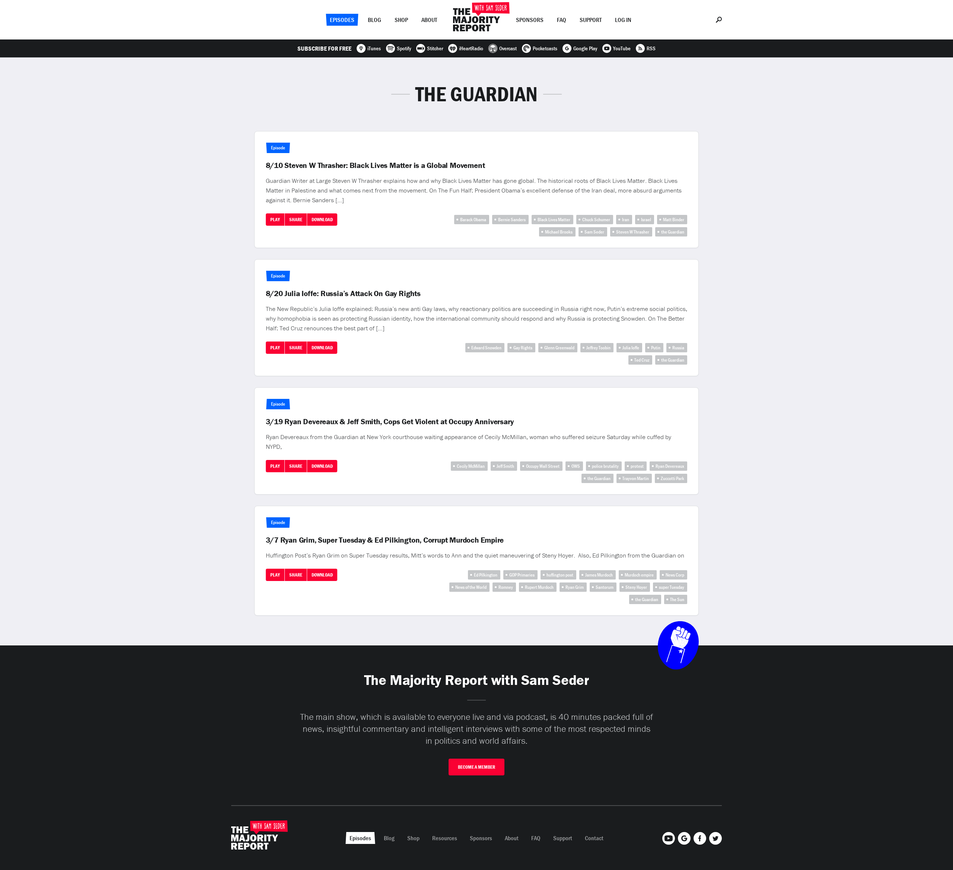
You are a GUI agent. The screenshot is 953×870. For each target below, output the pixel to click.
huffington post (559, 575)
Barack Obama (473, 219)
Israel (646, 219)
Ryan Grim (574, 587)
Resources (444, 838)
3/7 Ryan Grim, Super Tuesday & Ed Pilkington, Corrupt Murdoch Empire (385, 540)
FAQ (561, 20)
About (429, 20)
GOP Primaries (522, 575)
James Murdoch (599, 575)
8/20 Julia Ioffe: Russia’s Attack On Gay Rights (343, 293)
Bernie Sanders (512, 219)
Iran (625, 219)
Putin (655, 347)
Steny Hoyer (636, 587)
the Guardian (672, 232)
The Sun (677, 599)
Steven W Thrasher (632, 232)
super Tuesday (671, 587)
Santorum (604, 587)
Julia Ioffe (630, 347)
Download (322, 219)
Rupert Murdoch (539, 587)
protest (637, 466)
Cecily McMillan (471, 466)
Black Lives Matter (554, 219)
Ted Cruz (641, 360)
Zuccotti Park (672, 478)
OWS (575, 466)
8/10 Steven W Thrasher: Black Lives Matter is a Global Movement (375, 165)
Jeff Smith (505, 466)
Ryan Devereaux (670, 466)
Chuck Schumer (596, 219)
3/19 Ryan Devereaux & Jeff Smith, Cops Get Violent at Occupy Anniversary (390, 421)
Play (275, 219)
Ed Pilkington (485, 575)
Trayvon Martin (635, 478)
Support (591, 20)
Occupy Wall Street (543, 466)
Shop (401, 20)
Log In (623, 20)
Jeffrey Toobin (598, 347)
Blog (374, 20)
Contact (594, 838)
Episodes (342, 20)
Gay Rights (522, 347)
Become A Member (476, 767)
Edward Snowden (486, 347)
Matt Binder (673, 219)
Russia (678, 347)
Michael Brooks (559, 232)
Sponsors (530, 20)
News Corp (675, 575)
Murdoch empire (639, 575)
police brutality (605, 466)
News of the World (471, 587)
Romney (505, 587)
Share (295, 219)
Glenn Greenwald (559, 347)
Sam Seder (594, 232)
